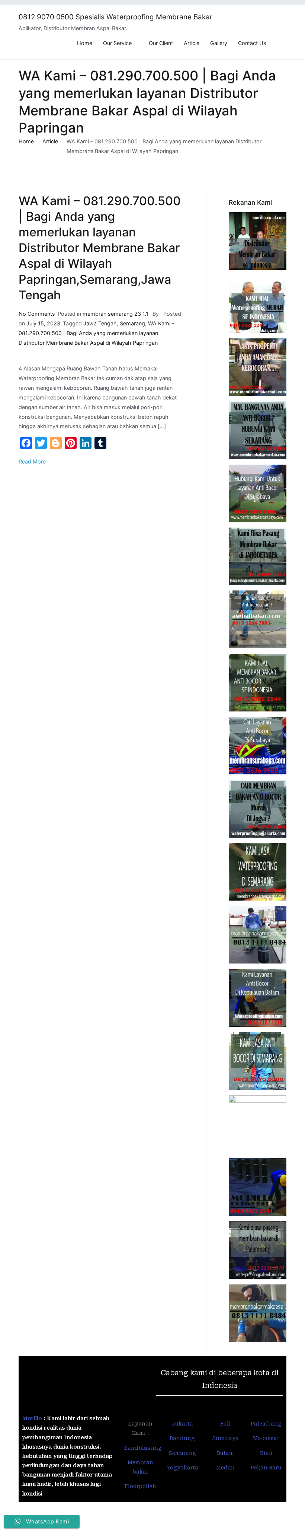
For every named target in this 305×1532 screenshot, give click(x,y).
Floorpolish (140, 1486)
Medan (225, 1468)
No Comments (37, 313)
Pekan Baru (266, 1468)
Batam (225, 1453)
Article (191, 43)
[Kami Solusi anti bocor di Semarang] (257, 1061)
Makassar (266, 1438)
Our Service (117, 43)
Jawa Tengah (100, 323)
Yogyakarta (182, 1468)
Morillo (32, 1418)
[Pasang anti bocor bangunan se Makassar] (257, 935)
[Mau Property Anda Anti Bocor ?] (257, 1124)
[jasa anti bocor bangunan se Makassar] (257, 1313)
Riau (266, 1453)
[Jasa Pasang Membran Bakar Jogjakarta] (257, 809)
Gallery (218, 43)
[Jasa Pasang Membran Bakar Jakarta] (257, 556)
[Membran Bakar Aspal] (257, 304)
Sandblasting (143, 1448)
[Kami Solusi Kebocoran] (257, 619)
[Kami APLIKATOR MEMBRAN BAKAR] (257, 682)
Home (84, 43)
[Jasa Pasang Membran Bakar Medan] (257, 430)
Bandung (182, 1438)
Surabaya (225, 1438)
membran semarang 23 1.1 (115, 313)
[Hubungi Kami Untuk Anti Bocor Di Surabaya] (257, 493)
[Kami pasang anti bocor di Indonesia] (257, 1187)
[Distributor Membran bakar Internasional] (257, 241)
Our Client (161, 43)
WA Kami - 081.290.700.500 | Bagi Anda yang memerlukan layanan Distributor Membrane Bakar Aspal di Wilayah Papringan (96, 333)
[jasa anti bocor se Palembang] (257, 1250)
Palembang (266, 1424)
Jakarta (182, 1424)
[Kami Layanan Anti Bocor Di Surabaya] (257, 745)
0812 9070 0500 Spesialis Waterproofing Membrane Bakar (115, 17)
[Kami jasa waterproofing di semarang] (257, 872)
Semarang (132, 323)
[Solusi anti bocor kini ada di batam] (257, 998)
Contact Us (252, 43)
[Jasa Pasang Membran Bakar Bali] (257, 367)
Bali (225, 1424)
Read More (32, 461)
